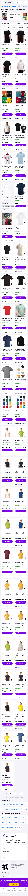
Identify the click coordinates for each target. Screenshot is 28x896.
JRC (9, 822)
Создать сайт (14, 884)
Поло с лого (5, 809)
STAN (8, 817)
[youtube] (2, 873)
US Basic (16, 817)
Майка (21, 27)
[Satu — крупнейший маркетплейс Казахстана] (2, 2)
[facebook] (5, 873)
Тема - (8, 862)
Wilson (3, 822)
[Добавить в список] (11, 40)
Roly (22, 817)
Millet (15, 822)
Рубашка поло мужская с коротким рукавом (13, 804)
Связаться (7, 450)
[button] (7, 54)
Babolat (22, 822)
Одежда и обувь (16, 6)
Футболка (6, 27)
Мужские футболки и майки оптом (11, 827)
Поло (14, 27)
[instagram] (8, 873)
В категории (8, 2)
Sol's (3, 817)
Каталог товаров (5, 6)
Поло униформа (15, 809)
